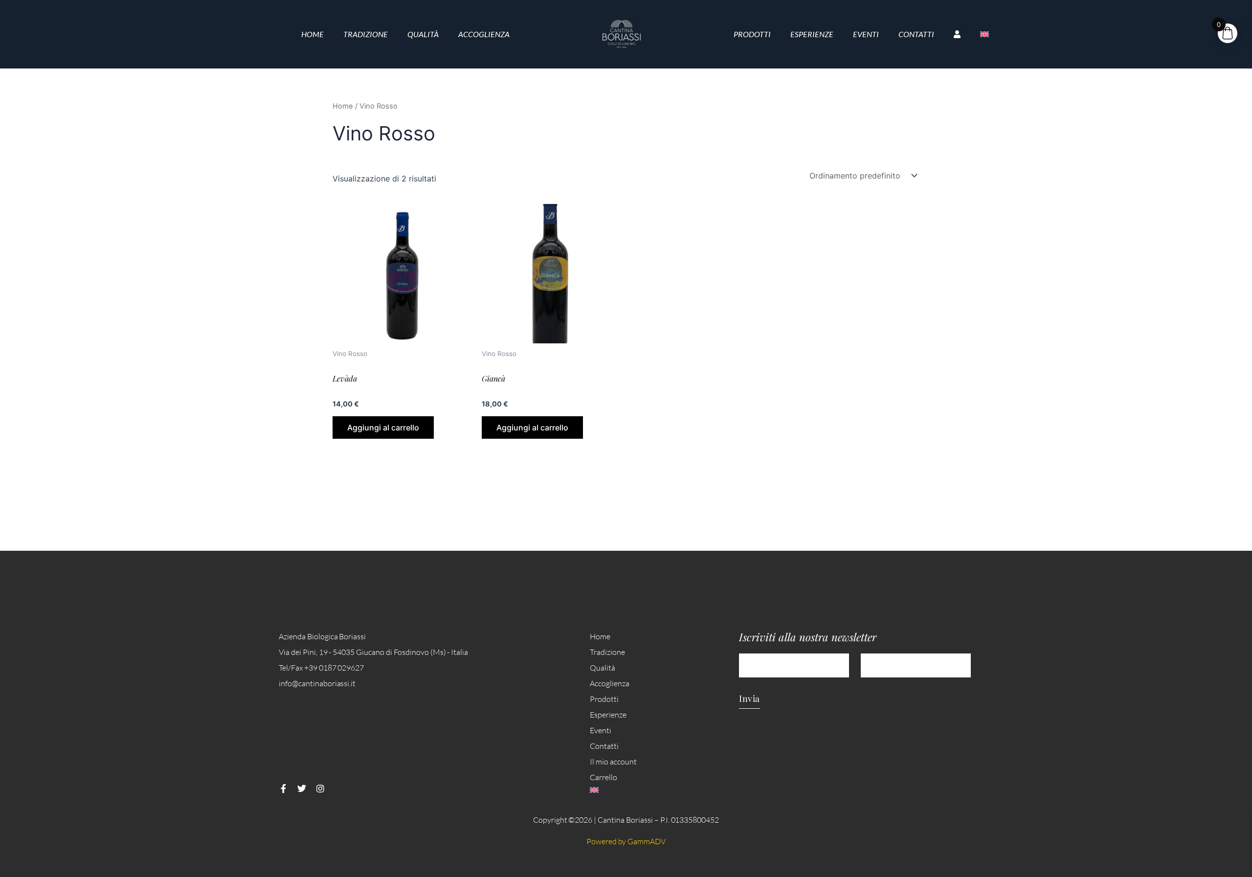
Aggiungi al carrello (383, 427)
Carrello (603, 777)
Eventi (866, 34)
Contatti (916, 34)
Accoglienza (484, 34)
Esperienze (811, 34)
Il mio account (613, 761)
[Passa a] (984, 34)
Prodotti (752, 34)
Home (312, 34)
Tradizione (365, 34)
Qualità (423, 34)
